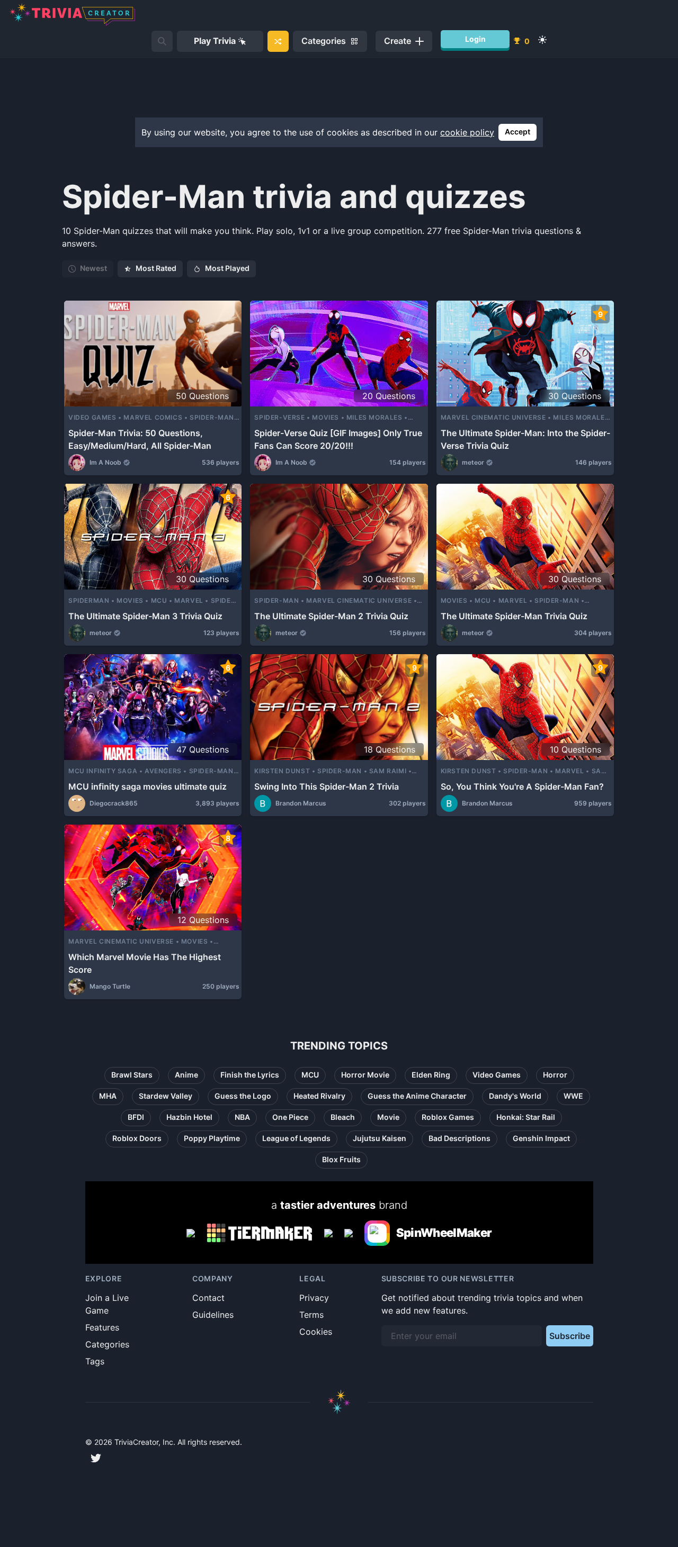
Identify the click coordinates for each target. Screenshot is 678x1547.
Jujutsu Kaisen (379, 1138)
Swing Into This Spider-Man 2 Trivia (326, 786)
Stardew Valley (165, 1095)
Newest (93, 268)
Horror (555, 1074)
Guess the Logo (243, 1095)
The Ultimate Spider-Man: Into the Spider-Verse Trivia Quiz (525, 439)
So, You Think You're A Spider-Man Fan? (522, 786)
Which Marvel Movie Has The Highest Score (144, 963)
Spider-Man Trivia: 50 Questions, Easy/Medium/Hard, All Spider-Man (139, 439)
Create (397, 40)
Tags (94, 1361)
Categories (107, 1344)
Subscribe (569, 1336)
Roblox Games (448, 1116)
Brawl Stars (132, 1074)
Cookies (315, 1331)
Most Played (227, 268)
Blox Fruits (341, 1159)
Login (475, 38)
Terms (311, 1314)
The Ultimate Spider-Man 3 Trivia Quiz (145, 616)
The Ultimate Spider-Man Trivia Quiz (514, 616)
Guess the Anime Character (417, 1095)
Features (102, 1327)
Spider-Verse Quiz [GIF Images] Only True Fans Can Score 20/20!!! (338, 439)
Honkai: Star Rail (525, 1116)
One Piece (290, 1116)
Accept (517, 131)
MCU (310, 1074)
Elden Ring (431, 1074)
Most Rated (156, 268)
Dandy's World (515, 1095)
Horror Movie (365, 1074)
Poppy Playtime (212, 1138)
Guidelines (213, 1314)
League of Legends (296, 1138)
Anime (186, 1074)
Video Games (496, 1074)
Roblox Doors (137, 1138)
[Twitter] (95, 1458)
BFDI (136, 1116)
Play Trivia (215, 40)
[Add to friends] (162, 41)
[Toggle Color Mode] (542, 39)
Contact (208, 1297)
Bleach (343, 1116)
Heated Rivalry (319, 1095)
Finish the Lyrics (249, 1074)
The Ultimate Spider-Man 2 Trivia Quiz (331, 616)
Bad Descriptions (459, 1138)
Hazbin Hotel (189, 1116)
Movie (388, 1116)
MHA (108, 1095)
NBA (242, 1116)
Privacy (314, 1297)
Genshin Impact (541, 1138)
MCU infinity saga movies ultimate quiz (147, 786)
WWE (573, 1095)
